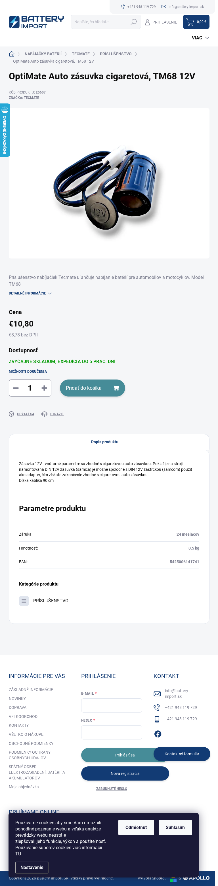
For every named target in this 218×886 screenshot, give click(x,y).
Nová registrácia (125, 773)
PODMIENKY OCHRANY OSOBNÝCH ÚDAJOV (30, 755)
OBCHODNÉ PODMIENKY (31, 743)
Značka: (24, 98)
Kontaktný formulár (182, 754)
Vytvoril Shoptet (152, 878)
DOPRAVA (17, 707)
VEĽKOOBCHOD (23, 716)
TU (18, 854)
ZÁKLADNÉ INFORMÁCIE (31, 689)
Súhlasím (175, 827)
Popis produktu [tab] (104, 442)
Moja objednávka (24, 787)
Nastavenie (31, 867)
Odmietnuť (136, 827)
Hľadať (134, 22)
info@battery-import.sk (177, 693)
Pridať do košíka (84, 388)
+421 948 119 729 (181, 707)
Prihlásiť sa (125, 755)
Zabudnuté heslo (111, 789)
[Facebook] (158, 733)
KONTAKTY (19, 725)
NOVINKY (17, 698)
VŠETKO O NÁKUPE (26, 734)
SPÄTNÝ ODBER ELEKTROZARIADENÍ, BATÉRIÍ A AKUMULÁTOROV (37, 772)
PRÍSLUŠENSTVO (50, 600)
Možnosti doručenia (28, 372)
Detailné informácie (27, 293)
